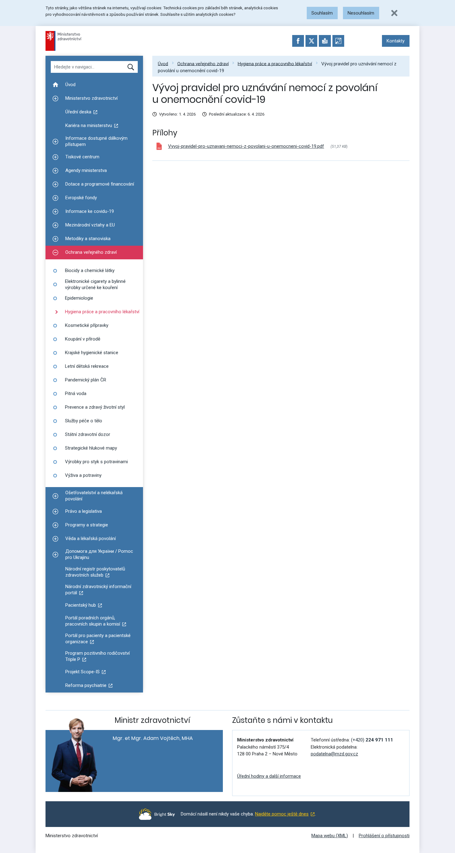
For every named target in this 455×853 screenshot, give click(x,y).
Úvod (163, 63)
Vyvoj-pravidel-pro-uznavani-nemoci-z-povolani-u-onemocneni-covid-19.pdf (246, 146)
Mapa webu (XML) (329, 835)
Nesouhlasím (361, 13)
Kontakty (396, 41)
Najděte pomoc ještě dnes (282, 814)
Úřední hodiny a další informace (269, 776)
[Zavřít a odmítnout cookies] (394, 13)
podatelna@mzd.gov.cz (334, 754)
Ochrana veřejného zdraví (203, 63)
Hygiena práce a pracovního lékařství (275, 63)
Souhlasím (322, 13)
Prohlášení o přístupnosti (384, 835)
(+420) (372, 740)
